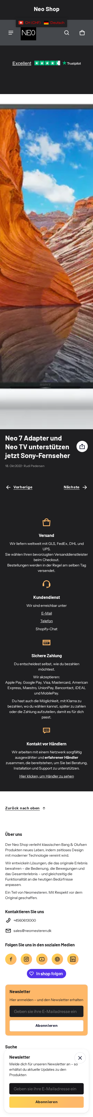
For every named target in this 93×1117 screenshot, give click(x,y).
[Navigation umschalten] (11, 32)
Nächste (72, 487)
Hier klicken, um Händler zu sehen (46, 776)
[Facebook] (11, 959)
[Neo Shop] (28, 32)
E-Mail (46, 613)
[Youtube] (42, 959)
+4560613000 (24, 920)
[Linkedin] (73, 959)
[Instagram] (26, 959)
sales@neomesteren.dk (32, 930)
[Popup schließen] (80, 1058)
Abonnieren (46, 1025)
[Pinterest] (57, 959)
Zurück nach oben (22, 808)
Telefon (46, 621)
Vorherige (22, 487)
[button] (66, 32)
